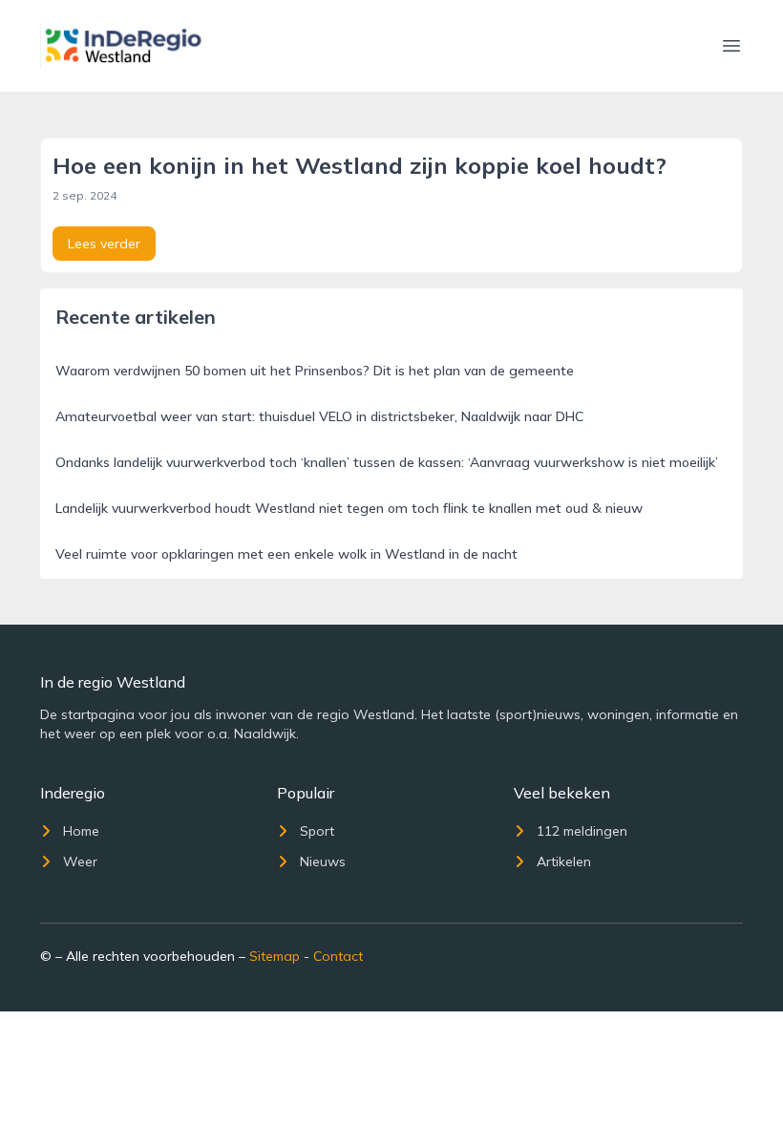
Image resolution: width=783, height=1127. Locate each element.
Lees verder (104, 243)
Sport (317, 831)
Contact (338, 956)
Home (81, 831)
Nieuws (323, 861)
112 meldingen (582, 831)
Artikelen (564, 861)
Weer (80, 861)
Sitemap (274, 956)
